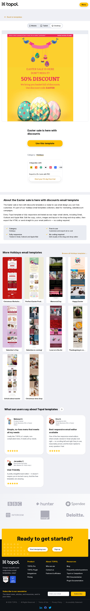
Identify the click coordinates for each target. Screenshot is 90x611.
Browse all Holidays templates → (74, 253)
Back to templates (14, 17)
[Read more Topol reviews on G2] (62, 409)
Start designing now (38, 549)
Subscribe (78, 594)
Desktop (57, 26)
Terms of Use (43, 602)
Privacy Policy (57, 602)
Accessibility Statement (74, 602)
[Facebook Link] (45, 607)
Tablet (45, 26)
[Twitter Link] (50, 607)
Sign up (57, 549)
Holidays (40, 155)
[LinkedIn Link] (40, 607)
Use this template (45, 143)
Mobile (34, 26)
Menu (84, 5)
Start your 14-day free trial (45, 179)
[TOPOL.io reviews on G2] (6, 579)
